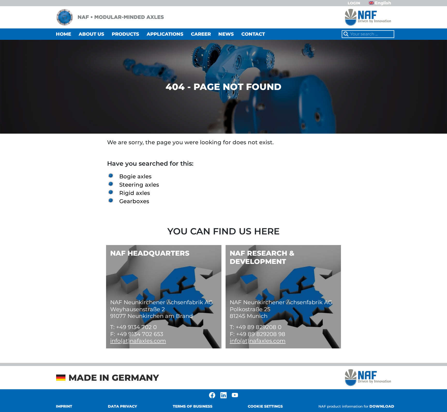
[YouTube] (235, 394)
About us (91, 34)
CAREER (201, 34)
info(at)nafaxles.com (138, 340)
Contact (253, 34)
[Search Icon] (346, 34)
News (226, 34)
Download (356, 406)
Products (125, 34)
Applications (165, 34)
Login (354, 3)
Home (63, 34)
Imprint (64, 406)
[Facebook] (212, 394)
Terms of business (192, 406)
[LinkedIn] (223, 394)
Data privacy (122, 406)
